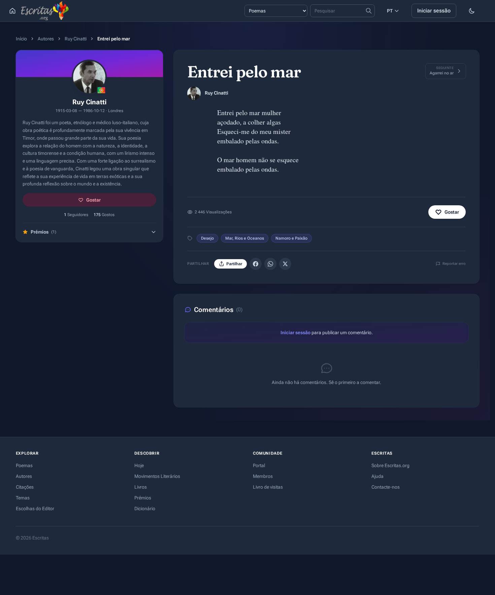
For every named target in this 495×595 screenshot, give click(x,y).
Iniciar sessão (434, 10)
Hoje (139, 465)
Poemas (24, 465)
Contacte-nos (385, 487)
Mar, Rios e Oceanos (244, 238)
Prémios (142, 497)
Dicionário (144, 508)
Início (21, 38)
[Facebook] (256, 264)
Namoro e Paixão (291, 238)
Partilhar (234, 263)
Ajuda (377, 476)
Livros (140, 487)
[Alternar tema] (471, 11)
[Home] (12, 11)
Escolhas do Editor (35, 508)
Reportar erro (454, 263)
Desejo (207, 238)
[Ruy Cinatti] (194, 93)
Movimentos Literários (157, 476)
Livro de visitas (268, 487)
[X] (285, 264)
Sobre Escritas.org (390, 465)
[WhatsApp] (270, 264)
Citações (25, 487)
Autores (46, 38)
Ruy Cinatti (76, 38)
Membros (263, 476)
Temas (23, 497)
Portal (259, 465)
